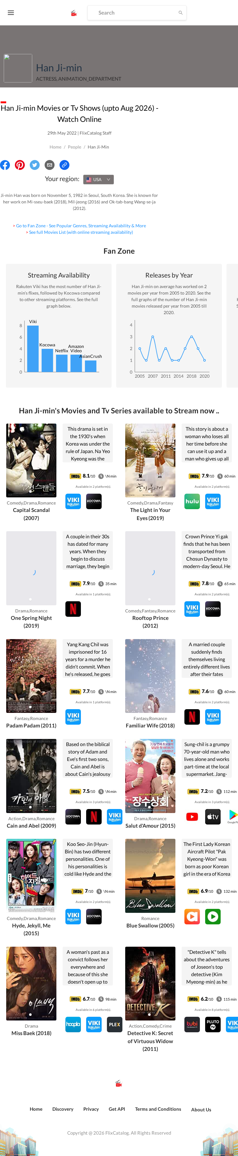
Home (55, 146)
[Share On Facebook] (5, 165)
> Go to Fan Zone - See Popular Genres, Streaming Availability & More (79, 225)
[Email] (50, 165)
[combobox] (98, 180)
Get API (117, 1109)
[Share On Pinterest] (20, 165)
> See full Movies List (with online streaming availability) (79, 232)
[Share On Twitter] (35, 165)
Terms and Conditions (158, 1109)
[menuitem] (36, 1112)
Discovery (62, 1109)
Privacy (91, 1109)
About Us (201, 1109)
